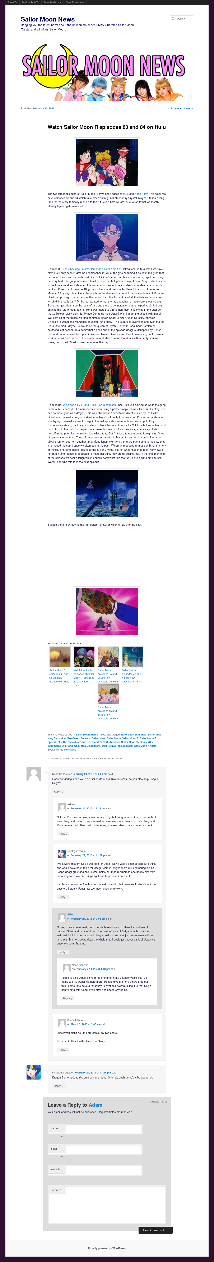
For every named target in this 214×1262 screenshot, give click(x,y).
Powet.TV (12, 2)
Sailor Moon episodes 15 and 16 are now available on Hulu (108, 712)
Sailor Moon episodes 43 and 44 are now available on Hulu (132, 675)
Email (57, 1150)
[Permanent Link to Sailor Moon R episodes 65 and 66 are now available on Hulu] (60, 666)
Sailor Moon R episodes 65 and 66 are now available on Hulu (59, 675)
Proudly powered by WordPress (107, 1248)
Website (55, 1169)
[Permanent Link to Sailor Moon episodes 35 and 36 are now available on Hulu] (108, 666)
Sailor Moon (114, 738)
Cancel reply (158, 1101)
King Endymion (57, 738)
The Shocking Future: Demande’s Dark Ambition (92, 269)
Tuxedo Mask (125, 746)
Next (188, 108)
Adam (153, 746)
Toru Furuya (109, 746)
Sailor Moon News (75, 2)
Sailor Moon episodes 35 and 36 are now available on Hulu (108, 675)
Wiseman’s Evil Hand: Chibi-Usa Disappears (90, 405)
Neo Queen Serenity (79, 738)
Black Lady (127, 734)
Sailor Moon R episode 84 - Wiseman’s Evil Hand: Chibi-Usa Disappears (100, 744)
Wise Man (139, 746)
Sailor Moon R (130, 738)
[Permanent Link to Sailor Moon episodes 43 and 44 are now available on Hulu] (132, 666)
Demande (140, 734)
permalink (70, 749)
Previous (175, 108)
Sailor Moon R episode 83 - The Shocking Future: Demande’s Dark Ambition (102, 740)
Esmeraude (155, 734)
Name (57, 1129)
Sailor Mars (99, 738)
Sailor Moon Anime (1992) (91, 734)
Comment (56, 1190)
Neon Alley (141, 194)
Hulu (126, 194)
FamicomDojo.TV (30, 2)
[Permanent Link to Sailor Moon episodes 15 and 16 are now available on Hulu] (108, 703)
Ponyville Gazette (52, 2)
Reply (58, 791)
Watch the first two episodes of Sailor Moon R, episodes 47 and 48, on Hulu (84, 677)
